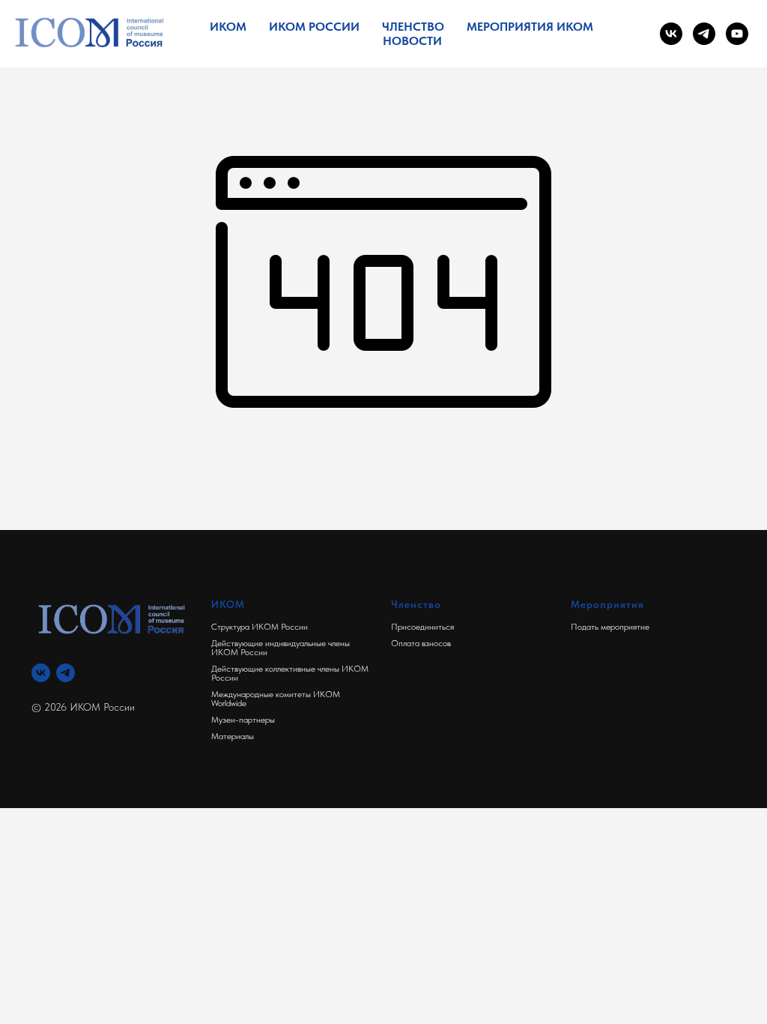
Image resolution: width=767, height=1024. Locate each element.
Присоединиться (422, 626)
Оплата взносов (421, 643)
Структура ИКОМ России (259, 626)
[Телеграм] (65, 672)
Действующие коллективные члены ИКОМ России (290, 673)
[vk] (671, 33)
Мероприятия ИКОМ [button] (530, 26)
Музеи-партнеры (243, 719)
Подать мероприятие (610, 626)
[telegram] (704, 33)
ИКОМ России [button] (314, 26)
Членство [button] (413, 26)
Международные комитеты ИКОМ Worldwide (275, 698)
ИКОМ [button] (228, 26)
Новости (412, 41)
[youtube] (737, 33)
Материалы (232, 736)
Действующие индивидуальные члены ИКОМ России (280, 647)
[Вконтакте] (40, 672)
